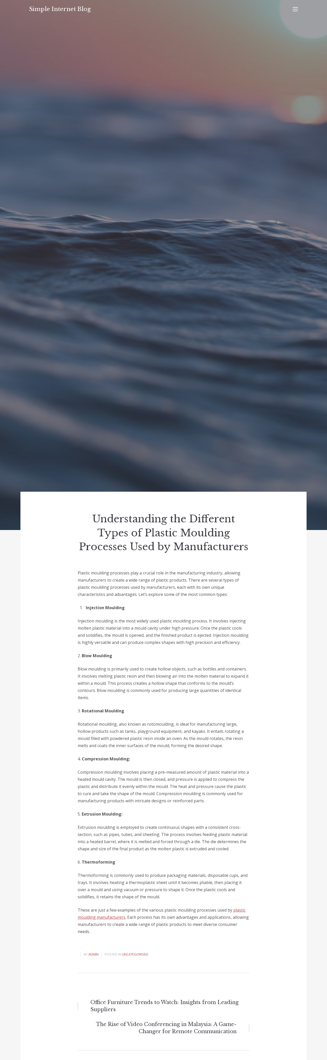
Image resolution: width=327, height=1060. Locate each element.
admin (93, 954)
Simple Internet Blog (60, 9)
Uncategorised (135, 954)
